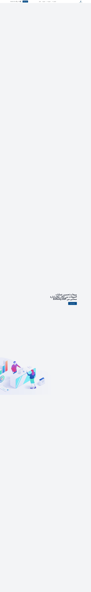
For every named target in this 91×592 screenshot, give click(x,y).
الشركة (49, 1)
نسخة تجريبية (72, 303)
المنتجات (54, 1)
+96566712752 (13, 1)
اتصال (40, 1)
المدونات (43, 1)
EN (19, 1)
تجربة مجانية (25, 1)
